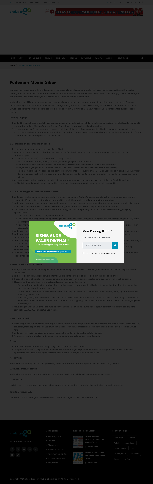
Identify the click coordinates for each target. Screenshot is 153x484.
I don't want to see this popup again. (101, 253)
